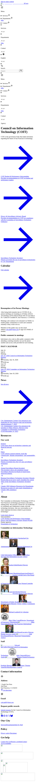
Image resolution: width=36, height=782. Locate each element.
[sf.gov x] (9, 716)
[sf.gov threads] (7, 716)
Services (3, 725)
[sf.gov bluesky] (11, 716)
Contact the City (6, 742)
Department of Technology (9, 524)
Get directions (7, 690)
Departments (10, 725)
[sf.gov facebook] (2, 716)
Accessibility (7, 743)
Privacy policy (5, 733)
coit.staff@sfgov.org (12, 329)
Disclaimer (13, 733)
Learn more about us (7, 515)
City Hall (20, 725)
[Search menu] (18, 65)
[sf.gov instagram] (4, 716)
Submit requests (6, 710)
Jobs (2, 20)
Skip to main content (7, 1)
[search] (21, 70)
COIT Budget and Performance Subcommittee (15, 518)
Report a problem (16, 742)
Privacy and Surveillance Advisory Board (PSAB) (16, 520)
